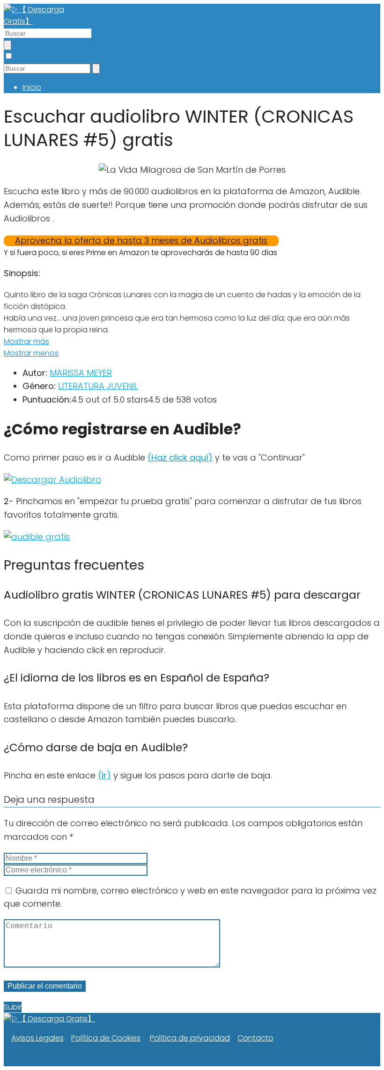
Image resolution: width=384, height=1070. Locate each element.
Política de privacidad (190, 1038)
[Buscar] (7, 45)
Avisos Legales (37, 1038)
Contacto (255, 1038)
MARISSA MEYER (81, 373)
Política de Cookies (105, 1038)
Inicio (31, 87)
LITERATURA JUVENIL (98, 386)
